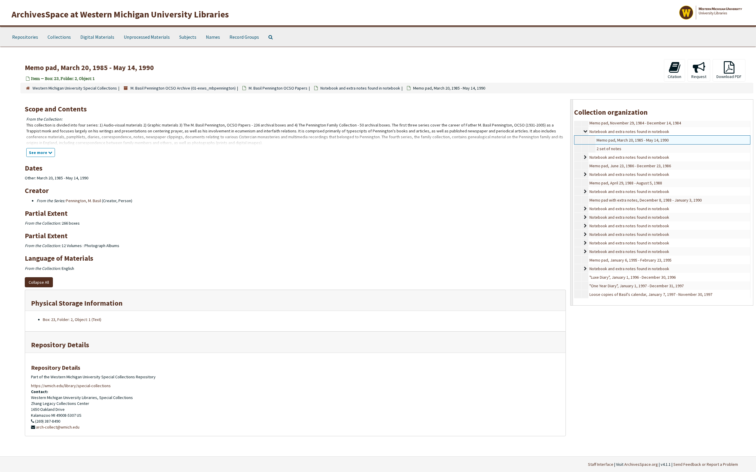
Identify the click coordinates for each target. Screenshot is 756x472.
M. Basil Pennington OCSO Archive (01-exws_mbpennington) (183, 88)
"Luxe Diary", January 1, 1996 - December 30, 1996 (632, 277)
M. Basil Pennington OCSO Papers (278, 88)
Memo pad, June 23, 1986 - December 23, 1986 (630, 165)
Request (698, 76)
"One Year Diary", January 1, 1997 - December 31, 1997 (636, 285)
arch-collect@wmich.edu (57, 427)
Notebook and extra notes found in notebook (360, 88)
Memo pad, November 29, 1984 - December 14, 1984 (635, 123)
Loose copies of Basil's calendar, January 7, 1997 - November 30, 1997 (650, 294)
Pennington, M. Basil (83, 200)
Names (213, 37)
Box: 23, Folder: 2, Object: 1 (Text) (72, 319)
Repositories (25, 37)
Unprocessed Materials (147, 37)
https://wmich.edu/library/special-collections (71, 385)
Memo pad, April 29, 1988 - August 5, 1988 (625, 183)
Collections (59, 37)
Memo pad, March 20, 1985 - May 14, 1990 (633, 140)
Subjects (187, 37)
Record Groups (244, 37)
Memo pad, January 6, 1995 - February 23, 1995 (630, 260)
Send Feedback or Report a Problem (705, 464)
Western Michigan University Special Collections (74, 88)
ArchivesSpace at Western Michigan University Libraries (120, 14)
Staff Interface (600, 464)
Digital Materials (97, 37)
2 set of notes (609, 148)
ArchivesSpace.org (641, 464)
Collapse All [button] (39, 282)
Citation (674, 76)
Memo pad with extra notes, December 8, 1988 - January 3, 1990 (645, 200)
